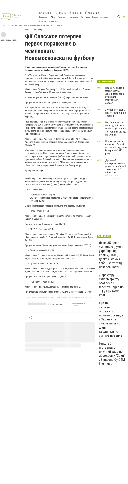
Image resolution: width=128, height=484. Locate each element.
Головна (47, 13)
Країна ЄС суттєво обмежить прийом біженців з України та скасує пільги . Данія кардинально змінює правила (111, 319)
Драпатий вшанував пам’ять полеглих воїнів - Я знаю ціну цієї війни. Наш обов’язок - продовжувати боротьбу (115, 171)
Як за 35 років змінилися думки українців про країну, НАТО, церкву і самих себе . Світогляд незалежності (111, 255)
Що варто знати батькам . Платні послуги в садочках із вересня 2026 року (116, 147)
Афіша (53, 17)
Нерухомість (73, 17)
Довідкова (104, 17)
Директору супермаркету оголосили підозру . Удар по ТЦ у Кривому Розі (111, 285)
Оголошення (43, 17)
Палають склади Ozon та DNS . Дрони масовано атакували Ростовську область (114, 95)
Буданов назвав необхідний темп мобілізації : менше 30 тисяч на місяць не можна (115, 128)
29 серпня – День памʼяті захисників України (115, 112)
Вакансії (77, 13)
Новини (62, 13)
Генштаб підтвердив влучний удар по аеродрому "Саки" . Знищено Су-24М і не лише (112, 353)
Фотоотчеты (53, 21)
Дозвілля (42, 21)
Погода (95, 17)
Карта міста (62, 17)
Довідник (93, 13)
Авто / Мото (85, 17)
